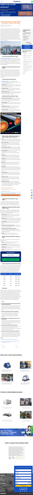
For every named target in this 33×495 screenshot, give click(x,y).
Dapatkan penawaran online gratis (10, 259)
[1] (12, 216)
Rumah (1, 17)
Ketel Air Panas (2, 478)
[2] (3, 223)
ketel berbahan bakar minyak (5, 26)
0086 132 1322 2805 (11, 255)
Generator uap (2, 479)
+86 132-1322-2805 (24, 488)
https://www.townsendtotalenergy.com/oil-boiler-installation (9, 339)
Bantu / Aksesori (2, 480)
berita (4, 17)
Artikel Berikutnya (17, 346)
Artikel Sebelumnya (4, 346)
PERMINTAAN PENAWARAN (27, 47)
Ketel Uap (1, 477)
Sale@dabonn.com (24, 489)
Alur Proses (2, 487)
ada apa (22, 432)
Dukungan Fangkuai (3, 488)
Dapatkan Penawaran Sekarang (28, 432)
